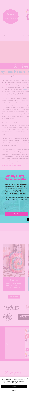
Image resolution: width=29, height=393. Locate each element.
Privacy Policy (15, 383)
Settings (14, 390)
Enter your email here (10, 205)
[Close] (27, 379)
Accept (14, 386)
